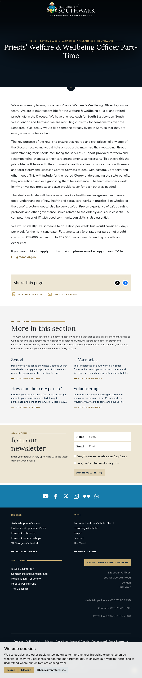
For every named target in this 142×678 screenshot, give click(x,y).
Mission (49, 641)
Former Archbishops (23, 533)
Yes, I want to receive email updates (102, 456)
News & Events (79, 641)
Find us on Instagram (76, 496)
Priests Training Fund (23, 584)
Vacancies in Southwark (96, 41)
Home (32, 41)
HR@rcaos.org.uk (23, 257)
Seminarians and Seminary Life (29, 574)
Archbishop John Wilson (25, 523)
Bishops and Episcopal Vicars (28, 528)
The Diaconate (20, 589)
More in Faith (87, 552)
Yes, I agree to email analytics (98, 463)
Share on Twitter (117, 283)
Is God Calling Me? (22, 569)
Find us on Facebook (55, 496)
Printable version (29, 294)
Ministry (38, 641)
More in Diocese (26, 552)
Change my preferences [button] (51, 669)
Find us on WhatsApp (96, 496)
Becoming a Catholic (86, 528)
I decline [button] (26, 669)
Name (80, 436)
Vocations (62, 641)
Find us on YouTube (45, 496)
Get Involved (49, 41)
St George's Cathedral (24, 543)
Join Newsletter (87, 472)
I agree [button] (11, 669)
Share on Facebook (125, 283)
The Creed (80, 543)
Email (80, 446)
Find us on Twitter (66, 496)
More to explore (118, 641)
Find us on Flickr (86, 496)
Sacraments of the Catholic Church (94, 523)
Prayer (78, 533)
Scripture (79, 538)
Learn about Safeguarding (105, 562)
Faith (29, 641)
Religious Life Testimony (26, 579)
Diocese (19, 641)
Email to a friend (65, 294)
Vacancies (69, 41)
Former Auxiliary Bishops (26, 538)
